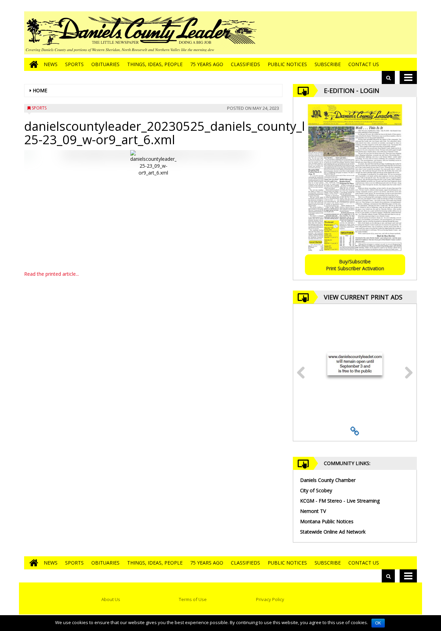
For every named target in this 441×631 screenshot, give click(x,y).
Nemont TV (313, 511)
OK (378, 623)
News (51, 64)
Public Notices (287, 64)
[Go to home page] (32, 64)
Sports (74, 64)
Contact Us (363, 64)
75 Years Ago (206, 64)
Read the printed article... (51, 274)
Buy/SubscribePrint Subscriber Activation (355, 265)
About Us (110, 599)
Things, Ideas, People (155, 64)
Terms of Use (193, 599)
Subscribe (328, 64)
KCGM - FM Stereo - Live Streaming (340, 500)
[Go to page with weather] (365, 32)
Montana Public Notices (326, 521)
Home (40, 90)
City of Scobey (316, 490)
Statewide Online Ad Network (333, 531)
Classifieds (245, 64)
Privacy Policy (270, 599)
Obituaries (105, 64)
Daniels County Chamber (328, 480)
